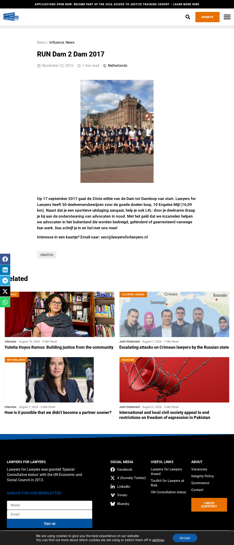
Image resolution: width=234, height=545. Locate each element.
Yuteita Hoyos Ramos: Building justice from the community (59, 347)
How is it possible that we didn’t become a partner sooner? (58, 412)
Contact (197, 490)
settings (158, 540)
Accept (185, 538)
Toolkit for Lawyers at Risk (167, 483)
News (70, 42)
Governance (200, 483)
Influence (56, 42)
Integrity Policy (202, 476)
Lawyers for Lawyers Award (166, 471)
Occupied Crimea (133, 294)
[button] (188, 17)
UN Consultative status (168, 492)
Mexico (12, 294)
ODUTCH (46, 255)
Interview (10, 341)
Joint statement (129, 341)
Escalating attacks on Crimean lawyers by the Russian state (174, 347)
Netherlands (117, 66)
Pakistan (128, 360)
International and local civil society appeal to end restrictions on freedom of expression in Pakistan (164, 415)
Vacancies (199, 469)
